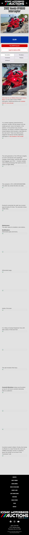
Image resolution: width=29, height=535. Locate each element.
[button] (26, 3)
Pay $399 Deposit (14, 45)
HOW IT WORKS (14, 480)
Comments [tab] (7, 57)
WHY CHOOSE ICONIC (14, 493)
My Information (17, 532)
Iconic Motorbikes (13, 531)
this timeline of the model (16, 136)
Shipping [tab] (21, 57)
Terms (11, 532)
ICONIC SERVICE (14, 483)
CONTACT (14, 506)
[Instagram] (14, 521)
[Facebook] (10, 521)
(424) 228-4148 (14, 525)
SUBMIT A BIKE (15, 490)
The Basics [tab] (21, 54)
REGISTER (14, 477)
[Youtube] (18, 521)
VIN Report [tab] (7, 60)
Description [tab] (7, 54)
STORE (14, 503)
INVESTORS (14, 497)
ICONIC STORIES (14, 500)
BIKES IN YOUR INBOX (14, 487)
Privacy (13, 532)
